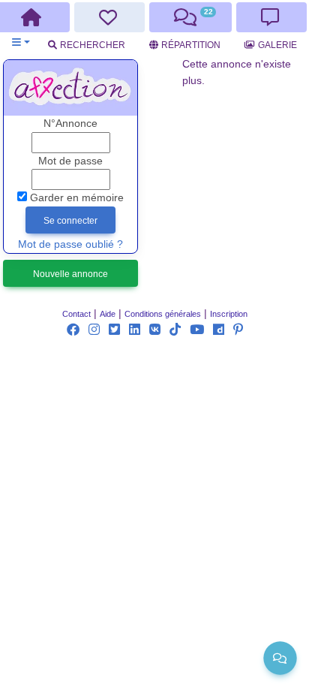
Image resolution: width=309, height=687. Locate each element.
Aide (108, 313)
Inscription (229, 313)
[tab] (110, 17)
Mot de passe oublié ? (70, 244)
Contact (76, 313)
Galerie (277, 45)
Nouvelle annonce (70, 274)
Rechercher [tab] (92, 45)
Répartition (190, 45)
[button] (20, 42)
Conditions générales (162, 313)
